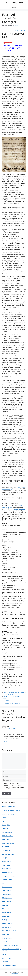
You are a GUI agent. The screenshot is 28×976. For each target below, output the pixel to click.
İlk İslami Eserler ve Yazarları (10, 945)
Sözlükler (5, 905)
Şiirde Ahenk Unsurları (9, 965)
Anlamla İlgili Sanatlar (8, 806)
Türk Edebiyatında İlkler (9, 930)
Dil (3, 821)
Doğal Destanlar (7, 832)
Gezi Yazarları (6, 850)
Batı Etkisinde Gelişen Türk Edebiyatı (14, 692)
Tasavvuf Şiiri (6, 916)
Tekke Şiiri (5, 920)
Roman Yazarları (7, 887)
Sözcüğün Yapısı (7, 898)
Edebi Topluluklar (9, 696)
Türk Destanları (6, 927)
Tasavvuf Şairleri (7, 912)
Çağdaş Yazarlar (7, 938)
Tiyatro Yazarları (7, 923)
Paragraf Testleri (7, 879)
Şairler (4, 954)
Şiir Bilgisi (5, 961)
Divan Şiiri (5, 828)
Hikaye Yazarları (7, 861)
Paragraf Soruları (7, 872)
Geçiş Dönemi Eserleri (8, 854)
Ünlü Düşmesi (8, 701)
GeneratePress (14, 973)
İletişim (4, 941)
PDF (3, 883)
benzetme (22, 509)
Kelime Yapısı (6, 865)
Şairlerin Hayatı (6, 958)
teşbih (16, 509)
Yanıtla (6, 741)
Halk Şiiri (5, 858)
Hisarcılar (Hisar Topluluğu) (12, 703)
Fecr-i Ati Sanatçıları (8, 847)
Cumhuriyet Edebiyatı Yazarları (11, 810)
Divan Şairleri (6, 825)
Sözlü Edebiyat (6, 901)
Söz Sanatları (6, 909)
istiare (5, 511)
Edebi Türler (5, 839)
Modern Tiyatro (6, 868)
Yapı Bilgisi (5, 934)
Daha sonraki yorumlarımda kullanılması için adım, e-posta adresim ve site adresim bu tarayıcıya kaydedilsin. (14, 786)
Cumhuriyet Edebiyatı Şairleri (11, 814)
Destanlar (5, 817)
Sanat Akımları (6, 894)
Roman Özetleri (6, 890)
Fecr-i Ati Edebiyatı (7, 694)
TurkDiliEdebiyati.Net (14, 2)
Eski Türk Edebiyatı (8, 843)
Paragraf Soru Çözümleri (9, 876)
